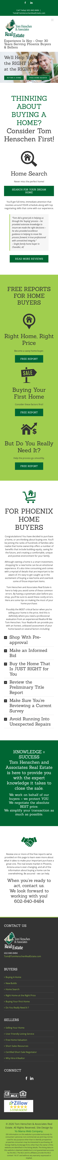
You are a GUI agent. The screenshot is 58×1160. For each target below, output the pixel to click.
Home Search (12, 989)
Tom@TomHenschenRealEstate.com (29, 13)
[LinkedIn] (31, 1078)
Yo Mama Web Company (29, 1131)
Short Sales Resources (17, 1046)
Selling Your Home (15, 1027)
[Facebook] (26, 1078)
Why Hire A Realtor (15, 1058)
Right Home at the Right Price (21, 995)
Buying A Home (13, 977)
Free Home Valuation (16, 1039)
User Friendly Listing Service (20, 1033)
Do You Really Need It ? (17, 1007)
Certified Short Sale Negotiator (21, 1052)
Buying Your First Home (18, 1001)
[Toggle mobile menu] (52, 20)
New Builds (11, 983)
